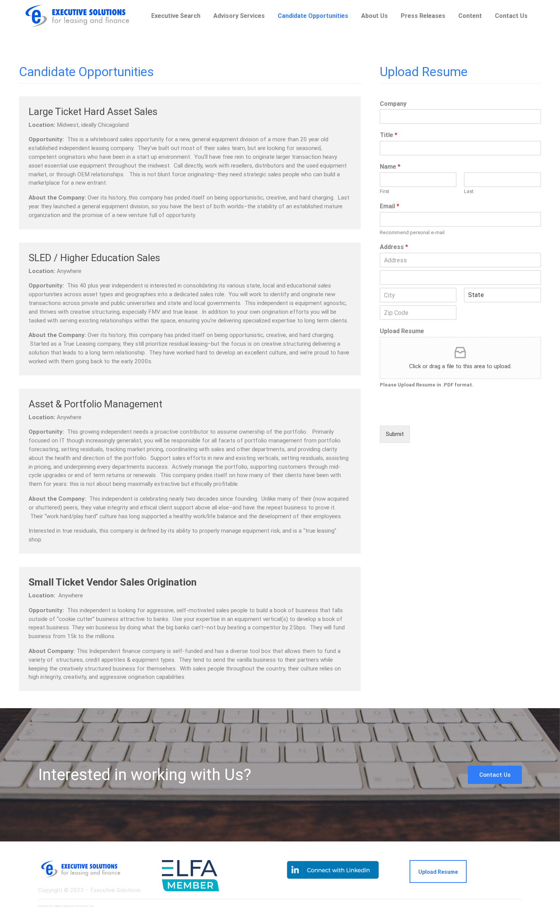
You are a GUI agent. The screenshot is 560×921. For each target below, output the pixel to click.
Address (394, 247)
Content (470, 15)
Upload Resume (402, 331)
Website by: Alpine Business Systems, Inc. (66, 906)
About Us (374, 15)
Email (389, 206)
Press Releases (423, 15)
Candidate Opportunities (313, 15)
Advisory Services (239, 15)
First (384, 191)
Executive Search (175, 15)
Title (388, 135)
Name (390, 166)
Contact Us (494, 774)
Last (469, 191)
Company (393, 103)
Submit (395, 434)
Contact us (511, 15)
